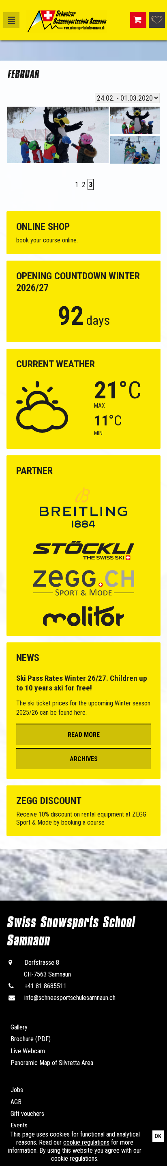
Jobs (17, 1090)
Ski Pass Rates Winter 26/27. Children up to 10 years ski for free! (81, 683)
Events (19, 1125)
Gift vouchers (27, 1114)
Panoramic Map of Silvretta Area (52, 1063)
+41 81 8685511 (45, 986)
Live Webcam (28, 1051)
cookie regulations (86, 1142)
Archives (84, 759)
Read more (84, 735)
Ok (157, 1136)
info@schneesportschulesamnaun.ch (70, 998)
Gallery (19, 1027)
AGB (16, 1102)
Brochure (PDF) (31, 1039)
